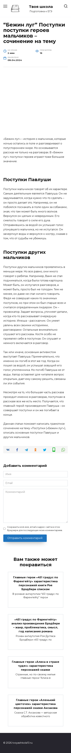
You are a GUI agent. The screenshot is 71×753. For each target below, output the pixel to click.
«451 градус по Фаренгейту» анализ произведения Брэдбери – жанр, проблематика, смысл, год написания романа (35, 625)
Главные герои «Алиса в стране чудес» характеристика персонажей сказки (35, 665)
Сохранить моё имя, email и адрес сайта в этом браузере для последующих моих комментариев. (35, 528)
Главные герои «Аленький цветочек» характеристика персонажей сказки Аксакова (35, 704)
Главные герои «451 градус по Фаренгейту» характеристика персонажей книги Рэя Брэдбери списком (35, 583)
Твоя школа (41, 6)
